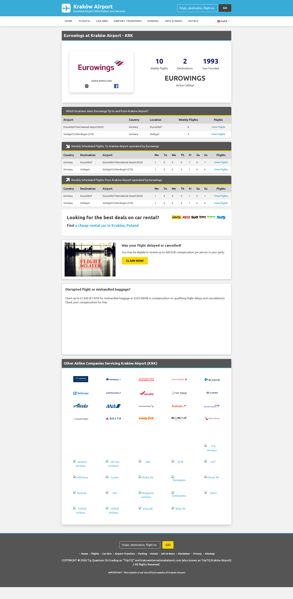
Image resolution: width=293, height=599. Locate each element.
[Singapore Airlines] (146, 495)
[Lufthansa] (80, 480)
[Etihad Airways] (146, 433)
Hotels (193, 21)
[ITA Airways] (212, 448)
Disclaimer (184, 553)
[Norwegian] (179, 480)
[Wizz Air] (179, 511)
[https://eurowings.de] (87, 85)
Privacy (197, 553)
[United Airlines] (113, 511)
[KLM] (179, 464)
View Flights (218, 127)
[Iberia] (179, 448)
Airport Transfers (127, 21)
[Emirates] (80, 433)
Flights (84, 21)
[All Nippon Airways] (113, 405)
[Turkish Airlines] (80, 511)
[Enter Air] (113, 433)
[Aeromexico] (113, 379)
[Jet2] (146, 464)
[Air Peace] (179, 392)
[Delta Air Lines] (113, 418)
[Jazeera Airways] (80, 464)
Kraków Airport (99, 8)
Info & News (173, 21)
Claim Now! (135, 260)
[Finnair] (179, 433)
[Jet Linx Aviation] (113, 464)
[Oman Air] (212, 480)
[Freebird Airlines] (113, 448)
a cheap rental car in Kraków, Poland (107, 225)
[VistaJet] (146, 511)
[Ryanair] (80, 495)
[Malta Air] (146, 480)
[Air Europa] (80, 392)
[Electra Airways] (212, 418)
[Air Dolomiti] (212, 379)
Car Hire (101, 21)
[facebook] (116, 85)
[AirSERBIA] (212, 392)
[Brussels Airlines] (80, 418)
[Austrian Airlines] (179, 405)
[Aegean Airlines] (80, 378)
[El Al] (179, 418)
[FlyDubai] (212, 433)
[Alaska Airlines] (80, 405)
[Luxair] (113, 480)
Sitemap (210, 553)
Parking (153, 21)
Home (68, 21)
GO (225, 7)
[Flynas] (80, 448)
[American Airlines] (146, 405)
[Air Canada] (179, 379)
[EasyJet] (146, 418)
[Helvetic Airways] (146, 448)
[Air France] (113, 392)
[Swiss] (212, 495)
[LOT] (212, 464)
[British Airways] (212, 405)
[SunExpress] (179, 495)
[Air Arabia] (146, 379)
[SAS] (113, 495)
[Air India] (146, 392)
